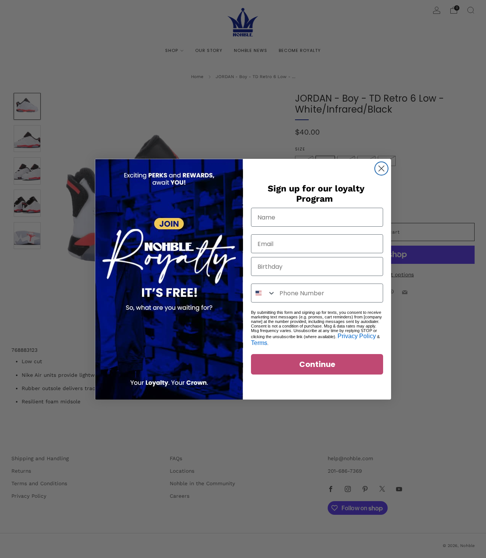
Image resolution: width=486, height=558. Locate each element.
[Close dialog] (381, 168)
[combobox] (263, 293)
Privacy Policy (357, 336)
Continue (317, 364)
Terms (259, 343)
